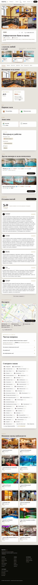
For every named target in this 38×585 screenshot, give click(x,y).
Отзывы (26, 65)
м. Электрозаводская (10, 375)
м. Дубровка (18, 412)
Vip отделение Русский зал (9, 186)
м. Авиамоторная (17, 366)
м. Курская (8, 377)
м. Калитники (18, 377)
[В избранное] (19, 32)
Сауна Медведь (23, 467)
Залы (22, 65)
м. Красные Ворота (9, 388)
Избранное (16, 564)
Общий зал (5, 168)
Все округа (3, 572)
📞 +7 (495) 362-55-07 (29, 32)
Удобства (18, 65)
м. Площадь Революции (23, 417)
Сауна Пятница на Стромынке (9, 467)
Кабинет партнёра (29, 560)
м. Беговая (18, 421)
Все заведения (21, 426)
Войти (35, 1)
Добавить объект (29, 558)
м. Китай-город (21, 406)
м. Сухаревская (9, 410)
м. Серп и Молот (9, 371)
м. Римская (8, 373)
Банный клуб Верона (7, 520)
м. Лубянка (8, 412)
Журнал (24, 1)
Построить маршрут (30, 320)
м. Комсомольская (20, 386)
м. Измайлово (8, 399)
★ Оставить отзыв (31, 199)
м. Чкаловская (9, 382)
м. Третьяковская (20, 419)
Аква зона (13, 65)
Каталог (17, 1)
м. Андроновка (23, 375)
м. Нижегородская (9, 384)
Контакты (28, 1)
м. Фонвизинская (9, 423)
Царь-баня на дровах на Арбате (27, 520)
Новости (15, 561)
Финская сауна (4, 560)
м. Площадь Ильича (22, 371)
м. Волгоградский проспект (11, 397)
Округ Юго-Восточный (21, 423)
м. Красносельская (23, 384)
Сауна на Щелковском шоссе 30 (10, 537)
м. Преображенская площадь (11, 404)
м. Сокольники (9, 390)
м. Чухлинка (20, 410)
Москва (4, 4)
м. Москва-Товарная (23, 368)
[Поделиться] (22, 32)
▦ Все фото (5, 26)
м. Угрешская (8, 408)
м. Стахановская (20, 408)
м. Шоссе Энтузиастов (21, 382)
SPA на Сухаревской (25, 502)
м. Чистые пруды (20, 399)
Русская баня (4, 558)
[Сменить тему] (32, 2)
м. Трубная (8, 421)
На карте (21, 2)
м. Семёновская (22, 379)
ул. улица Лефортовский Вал (9, 426)
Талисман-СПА (6, 502)
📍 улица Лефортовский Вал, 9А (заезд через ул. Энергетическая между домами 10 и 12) (19, 40)
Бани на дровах (4, 563)
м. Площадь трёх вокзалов (11, 395)
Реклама (27, 561)
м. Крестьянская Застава (11, 393)
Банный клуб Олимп (25, 537)
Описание (3, 65)
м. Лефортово (7, 366)
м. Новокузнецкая (9, 417)
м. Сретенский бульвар (10, 401)
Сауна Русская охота (7, 450)
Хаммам (3, 561)
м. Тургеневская (26, 404)
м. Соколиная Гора (9, 379)
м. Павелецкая (8, 419)
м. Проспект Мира (9, 415)
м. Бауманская (19, 373)
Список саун (10, 4)
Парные (8, 65)
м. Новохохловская (26, 397)
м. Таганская (20, 390)
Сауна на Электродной (25, 450)
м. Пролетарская (25, 393)
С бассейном (4, 564)
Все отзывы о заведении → (19, 296)
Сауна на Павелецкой (25, 485)
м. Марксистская (22, 388)
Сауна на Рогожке (6, 485)
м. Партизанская (9, 406)
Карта (31, 65)
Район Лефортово (30, 423)
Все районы (4, 573)
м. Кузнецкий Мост (22, 415)
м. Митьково (8, 386)
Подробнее (30, 173)
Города (15, 563)
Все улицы (3, 575)
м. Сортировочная (9, 368)
